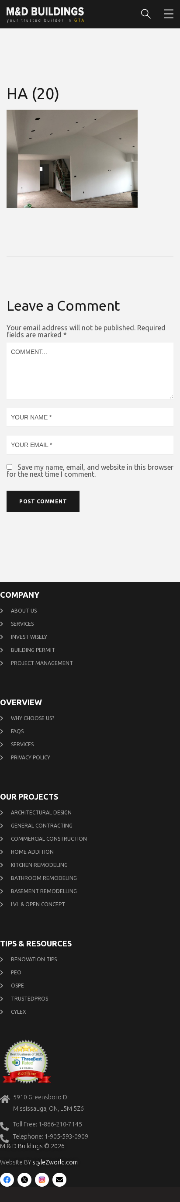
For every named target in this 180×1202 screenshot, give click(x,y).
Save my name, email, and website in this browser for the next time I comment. (90, 470)
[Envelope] (59, 1180)
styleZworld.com (55, 1162)
